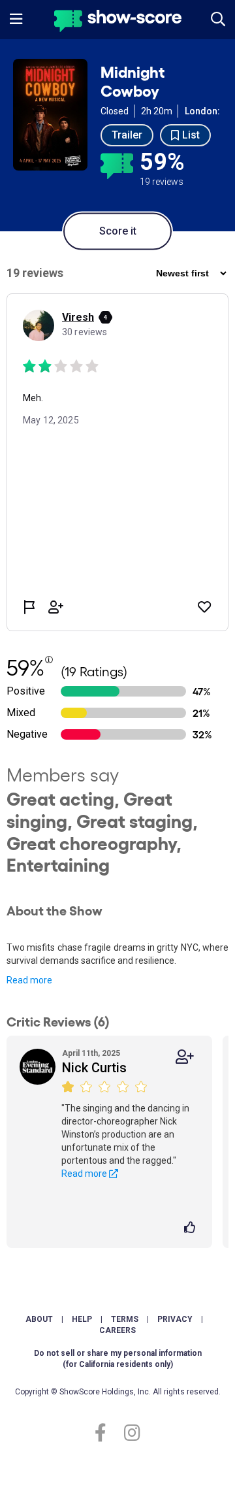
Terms (124, 1319)
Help (82, 1319)
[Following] (185, 1057)
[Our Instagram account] (129, 1433)
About (39, 1319)
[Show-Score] (117, 22)
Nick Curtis (94, 1068)
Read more (29, 980)
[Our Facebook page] (106, 1433)
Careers (117, 1330)
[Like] (191, 1228)
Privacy (175, 1319)
